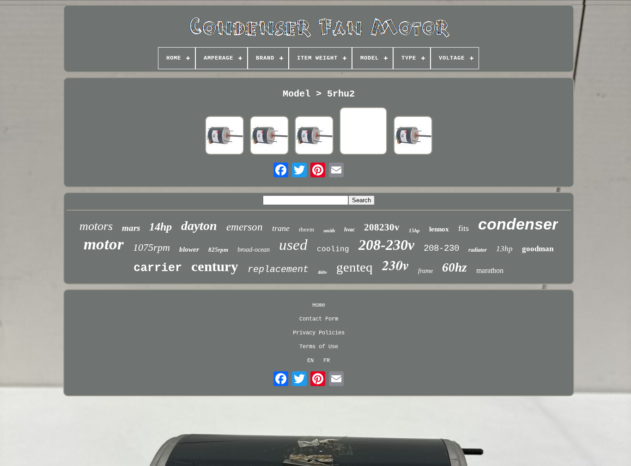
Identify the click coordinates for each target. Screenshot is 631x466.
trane (281, 228)
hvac (349, 229)
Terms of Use (318, 347)
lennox (439, 229)
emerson (244, 227)
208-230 (441, 248)
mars (131, 228)
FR (326, 360)
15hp (414, 230)
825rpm (218, 249)
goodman (537, 248)
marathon (490, 270)
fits (463, 228)
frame (425, 270)
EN (310, 360)
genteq (354, 267)
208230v (382, 227)
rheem (306, 229)
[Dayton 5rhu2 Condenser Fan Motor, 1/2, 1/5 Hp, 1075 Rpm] (314, 136)
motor (104, 244)
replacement (278, 269)
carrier (157, 268)
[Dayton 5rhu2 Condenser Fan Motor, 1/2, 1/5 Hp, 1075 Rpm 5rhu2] (224, 136)
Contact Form (318, 319)
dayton (199, 225)
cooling (333, 249)
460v (322, 272)
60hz (454, 267)
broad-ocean (253, 249)
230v (395, 265)
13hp (504, 248)
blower (189, 249)
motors (96, 226)
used (293, 244)
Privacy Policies (319, 333)
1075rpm (151, 247)
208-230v (386, 244)
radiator (477, 250)
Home (318, 305)
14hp (160, 227)
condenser (518, 224)
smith (329, 230)
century (214, 266)
